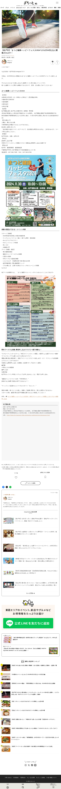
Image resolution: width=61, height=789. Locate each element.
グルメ (7, 7)
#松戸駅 (8, 57)
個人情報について (52, 777)
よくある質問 (31, 777)
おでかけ (50, 7)
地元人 (38, 7)
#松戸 (12, 57)
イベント (12, 7)
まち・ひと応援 (31, 7)
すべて (2, 7)
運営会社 (23, 777)
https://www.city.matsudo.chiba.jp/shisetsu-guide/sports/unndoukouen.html (28, 415)
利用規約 (16, 777)
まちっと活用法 (41, 777)
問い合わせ (9, 777)
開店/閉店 (44, 7)
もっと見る (29, 593)
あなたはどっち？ (21, 7)
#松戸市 (4, 57)
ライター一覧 (54, 492)
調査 (55, 7)
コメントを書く (32, 483)
